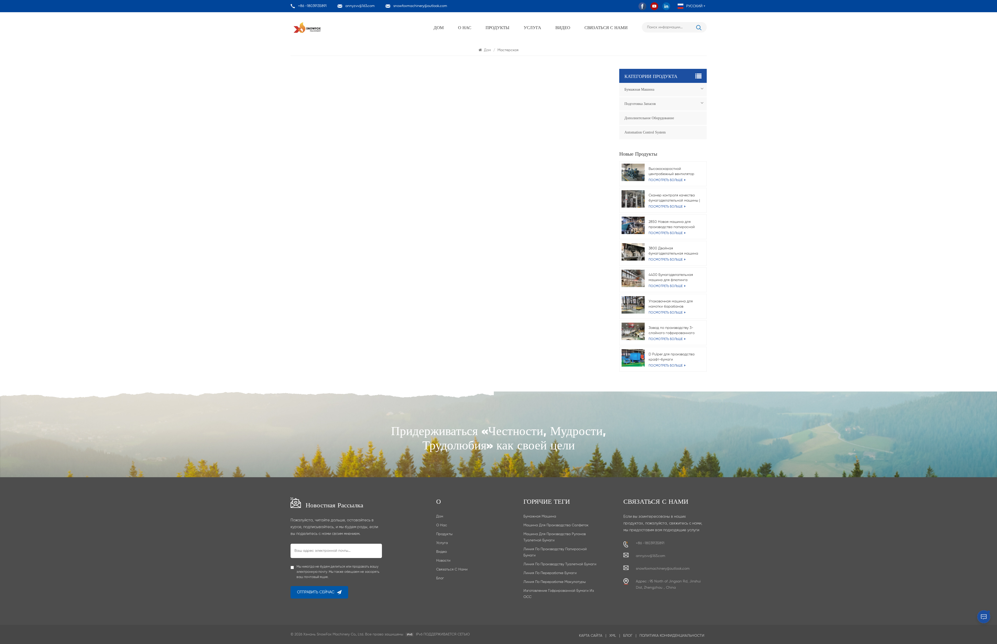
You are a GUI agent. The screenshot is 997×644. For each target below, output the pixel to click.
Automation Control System (645, 132)
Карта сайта (590, 636)
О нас (464, 27)
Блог (440, 578)
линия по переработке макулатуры (554, 582)
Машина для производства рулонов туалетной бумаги (554, 537)
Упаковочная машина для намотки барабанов (671, 304)
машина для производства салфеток (556, 525)
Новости (443, 560)
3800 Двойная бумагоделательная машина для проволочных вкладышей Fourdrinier (674, 251)
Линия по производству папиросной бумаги (555, 552)
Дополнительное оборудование (649, 118)
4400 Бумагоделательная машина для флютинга (671, 277)
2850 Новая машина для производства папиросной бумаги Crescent (672, 225)
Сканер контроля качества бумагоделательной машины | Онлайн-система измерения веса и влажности (674, 198)
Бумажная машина (639, 89)
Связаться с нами (606, 27)
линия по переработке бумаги (550, 573)
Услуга (532, 27)
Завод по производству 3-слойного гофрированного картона (672, 331)
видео (562, 27)
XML (612, 636)
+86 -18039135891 (312, 6)
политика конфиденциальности (671, 636)
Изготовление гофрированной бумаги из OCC (558, 594)
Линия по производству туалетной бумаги (559, 564)
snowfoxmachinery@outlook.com (420, 6)
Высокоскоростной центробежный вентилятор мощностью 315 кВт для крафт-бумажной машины (671, 172)
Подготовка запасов (640, 104)
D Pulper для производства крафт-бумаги (672, 357)
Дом (439, 27)
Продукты (497, 27)
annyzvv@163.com (360, 6)
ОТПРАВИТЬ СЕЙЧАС (315, 592)
